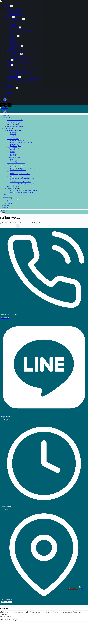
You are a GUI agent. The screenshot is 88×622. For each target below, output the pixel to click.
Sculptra (12, 151)
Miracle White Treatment (17, 167)
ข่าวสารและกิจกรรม (9, 199)
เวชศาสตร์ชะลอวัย (12, 188)
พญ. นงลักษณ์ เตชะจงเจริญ (15, 120)
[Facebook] (1, 106)
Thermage (13, 135)
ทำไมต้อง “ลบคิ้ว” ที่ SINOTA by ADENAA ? (23, 142)
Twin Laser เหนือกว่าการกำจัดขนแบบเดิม (22, 184)
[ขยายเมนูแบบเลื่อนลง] (20, 139)
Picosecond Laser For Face (17, 140)
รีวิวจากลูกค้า (7, 197)
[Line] (3, 106)
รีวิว (8, 201)
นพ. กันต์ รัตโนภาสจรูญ (14, 122)
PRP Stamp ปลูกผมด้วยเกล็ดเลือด (20, 174)
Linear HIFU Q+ (15, 132)
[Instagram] (5, 106)
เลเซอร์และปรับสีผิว (13, 139)
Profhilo (12, 152)
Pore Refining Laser (15, 146)
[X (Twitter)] (11, 106)
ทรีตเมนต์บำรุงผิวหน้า (13, 165)
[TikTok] (7, 106)
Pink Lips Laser (14, 144)
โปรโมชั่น (6, 194)
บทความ (6, 205)
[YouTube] (9, 106)
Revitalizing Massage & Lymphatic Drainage (22, 168)
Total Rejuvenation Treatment (18, 170)
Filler (11, 159)
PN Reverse (13, 154)
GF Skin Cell (14, 155)
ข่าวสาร (9, 203)
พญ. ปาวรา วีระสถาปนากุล (15, 126)
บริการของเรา (7, 128)
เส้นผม (9, 171)
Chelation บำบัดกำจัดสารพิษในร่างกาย (21, 192)
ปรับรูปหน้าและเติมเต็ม (14, 157)
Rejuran (12, 149)
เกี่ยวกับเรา (6, 117)
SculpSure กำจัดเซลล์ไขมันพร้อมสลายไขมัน (23, 178)
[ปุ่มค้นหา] (17, 226)
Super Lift (13, 134)
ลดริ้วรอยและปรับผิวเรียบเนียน (16, 163)
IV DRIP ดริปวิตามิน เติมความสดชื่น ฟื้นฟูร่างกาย (25, 190)
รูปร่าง (9, 176)
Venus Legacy (14, 180)
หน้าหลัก (6, 115)
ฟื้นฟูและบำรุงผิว (12, 148)
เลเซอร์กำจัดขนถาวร (13, 186)
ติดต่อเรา (6, 207)
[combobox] (8, 227)
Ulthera (12, 137)
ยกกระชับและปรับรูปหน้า (14, 130)
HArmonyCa (13, 161)
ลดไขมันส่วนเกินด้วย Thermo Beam (20, 182)
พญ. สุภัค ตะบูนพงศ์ (13, 124)
